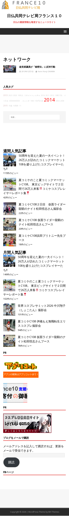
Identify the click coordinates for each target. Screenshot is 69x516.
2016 (43, 95)
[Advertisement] (34, 44)
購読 (11, 462)
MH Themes (53, 512)
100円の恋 (39, 101)
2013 (5, 95)
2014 (49, 99)
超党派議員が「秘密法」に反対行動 (37, 66)
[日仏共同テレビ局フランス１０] (25, 7)
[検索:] (34, 117)
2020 (15, 95)
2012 (52, 95)
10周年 (15, 106)
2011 (47, 95)
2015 (5, 105)
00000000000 (14, 101)
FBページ (8, 472)
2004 (58, 101)
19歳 (10, 106)
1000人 (20, 95)
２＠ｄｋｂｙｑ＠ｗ (32, 95)
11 (20, 106)
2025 (10, 95)
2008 (62, 101)
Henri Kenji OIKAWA (46, 71)
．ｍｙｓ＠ (25, 101)
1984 (32, 101)
